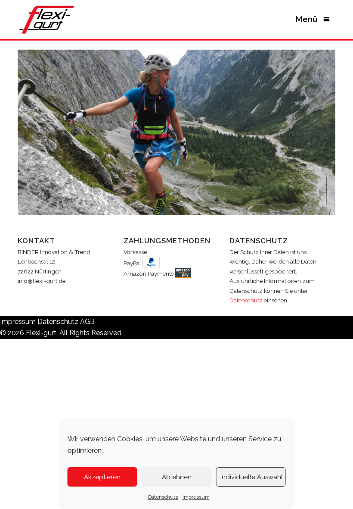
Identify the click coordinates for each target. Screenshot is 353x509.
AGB (87, 321)
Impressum (196, 497)
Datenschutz (163, 497)
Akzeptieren (102, 477)
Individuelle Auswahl (251, 477)
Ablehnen (177, 477)
